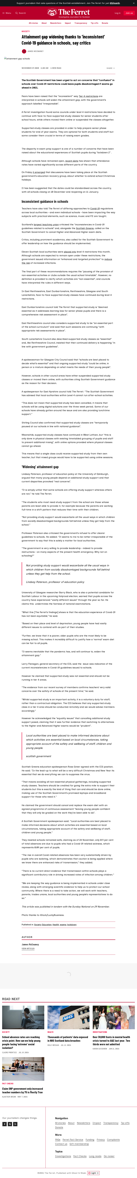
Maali (83, 1173)
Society (26, 31)
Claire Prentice (9, 1053)
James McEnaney (35, 51)
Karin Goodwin (100, 1049)
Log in (118, 13)
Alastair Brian (9, 1097)
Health (56, 924)
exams (63, 924)
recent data (71, 160)
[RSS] (15, 1124)
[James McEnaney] (24, 51)
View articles (28, 949)
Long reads (95, 1156)
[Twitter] (10, 1124)
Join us (129, 13)
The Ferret (50, 1173)
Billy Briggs (53, 1045)
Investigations (100, 1032)
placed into (70, 251)
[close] (134, 3)
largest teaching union (46, 224)
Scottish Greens (85, 228)
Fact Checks (7, 1084)
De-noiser (109, 1156)
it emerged (39, 172)
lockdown (72, 924)
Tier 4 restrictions (88, 96)
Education (47, 924)
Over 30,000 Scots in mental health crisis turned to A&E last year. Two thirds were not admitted (111, 1040)
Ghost (75, 1173)
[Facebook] (4, 1124)
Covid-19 (95, 208)
